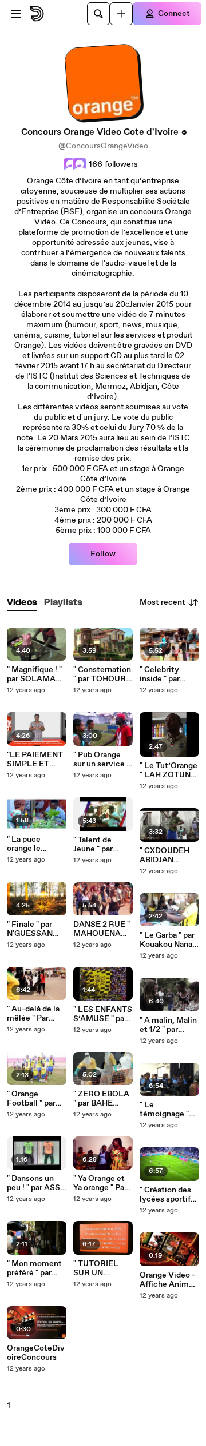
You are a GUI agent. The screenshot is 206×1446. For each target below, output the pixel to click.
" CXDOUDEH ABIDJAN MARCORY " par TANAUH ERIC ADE (169, 855)
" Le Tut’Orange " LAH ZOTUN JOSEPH (168, 770)
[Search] (98, 13)
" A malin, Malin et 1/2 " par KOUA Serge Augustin (168, 1025)
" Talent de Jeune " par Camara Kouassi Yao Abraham (102, 845)
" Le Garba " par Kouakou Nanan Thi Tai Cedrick (168, 940)
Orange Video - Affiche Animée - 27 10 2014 (169, 1280)
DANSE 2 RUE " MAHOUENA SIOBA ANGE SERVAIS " (101, 929)
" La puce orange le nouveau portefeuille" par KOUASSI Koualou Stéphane (36, 844)
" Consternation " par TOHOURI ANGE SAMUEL (102, 674)
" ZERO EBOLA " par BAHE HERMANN (101, 1099)
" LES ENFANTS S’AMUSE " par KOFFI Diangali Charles (102, 1014)
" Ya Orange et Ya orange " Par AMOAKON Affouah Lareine (102, 1183)
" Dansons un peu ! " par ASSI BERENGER (34, 1183)
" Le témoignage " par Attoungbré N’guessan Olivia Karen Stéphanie (168, 1109)
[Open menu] (16, 13)
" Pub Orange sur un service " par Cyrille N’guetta (101, 759)
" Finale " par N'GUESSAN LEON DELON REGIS (32, 929)
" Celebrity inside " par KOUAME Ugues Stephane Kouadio (160, 674)
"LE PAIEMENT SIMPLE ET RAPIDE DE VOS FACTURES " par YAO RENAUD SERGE (35, 759)
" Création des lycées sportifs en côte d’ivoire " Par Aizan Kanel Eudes (168, 1195)
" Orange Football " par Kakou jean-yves (31, 1099)
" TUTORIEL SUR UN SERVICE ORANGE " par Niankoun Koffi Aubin (100, 1268)
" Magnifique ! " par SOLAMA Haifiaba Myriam (34, 674)
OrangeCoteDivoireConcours (36, 1353)
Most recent (162, 602)
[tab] (22, 603)
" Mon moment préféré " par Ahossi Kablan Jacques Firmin (35, 1268)
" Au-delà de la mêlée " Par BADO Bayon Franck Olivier (33, 1014)
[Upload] (121, 13)
